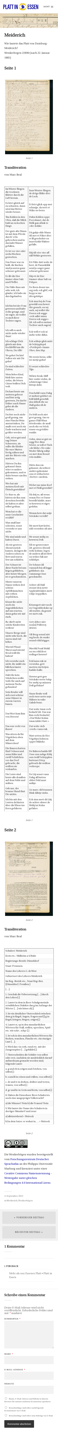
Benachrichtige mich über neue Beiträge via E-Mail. (31, 1416)
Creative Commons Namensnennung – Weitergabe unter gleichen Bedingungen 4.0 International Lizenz (28, 1178)
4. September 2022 (13, 1196)
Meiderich (12, 1201)
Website (9, 1384)
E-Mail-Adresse (14, 1370)
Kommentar (12, 1319)
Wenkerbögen (25, 1201)
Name (8, 1354)
